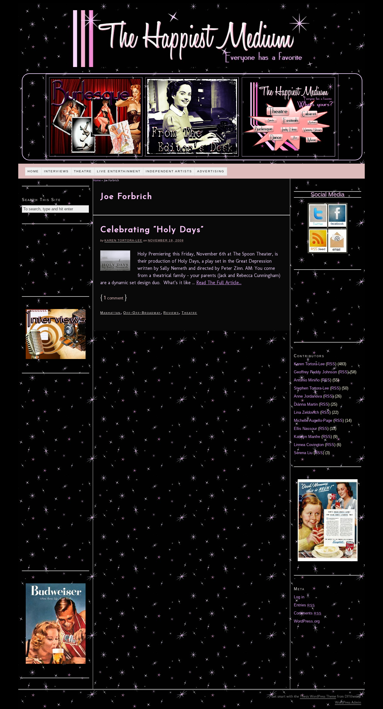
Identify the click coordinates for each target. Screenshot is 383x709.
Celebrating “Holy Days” (152, 230)
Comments (307, 613)
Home (33, 171)
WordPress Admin (348, 702)
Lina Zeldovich (306, 412)
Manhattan (110, 312)
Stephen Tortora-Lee (311, 388)
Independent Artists (169, 171)
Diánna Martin (306, 404)
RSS (331, 364)
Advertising (210, 171)
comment (113, 298)
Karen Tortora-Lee (123, 240)
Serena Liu (303, 453)
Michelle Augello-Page (313, 420)
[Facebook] (337, 225)
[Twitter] (318, 225)
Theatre (83, 171)
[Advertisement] (56, 259)
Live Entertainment (119, 171)
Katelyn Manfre (307, 436)
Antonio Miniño (307, 380)
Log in (299, 597)
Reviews (171, 312)
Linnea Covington (309, 444)
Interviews (56, 171)
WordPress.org (307, 621)
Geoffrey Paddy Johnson (315, 372)
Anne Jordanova (308, 396)
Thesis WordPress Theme (318, 696)
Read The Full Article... (218, 282)
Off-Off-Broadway (142, 312)
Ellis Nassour (305, 428)
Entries (304, 605)
